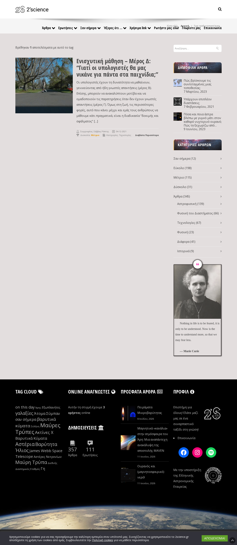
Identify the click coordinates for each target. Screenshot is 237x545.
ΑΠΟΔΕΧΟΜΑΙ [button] (214, 538)
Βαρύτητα (46, 444)
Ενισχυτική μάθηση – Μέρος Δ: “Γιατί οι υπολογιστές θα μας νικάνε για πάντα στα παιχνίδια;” (117, 67)
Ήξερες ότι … (113, 28)
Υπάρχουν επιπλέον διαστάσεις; (198, 101)
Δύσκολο (179, 187)
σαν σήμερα (25, 419)
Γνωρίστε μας (191, 28)
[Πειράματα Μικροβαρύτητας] (128, 413)
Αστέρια (25, 444)
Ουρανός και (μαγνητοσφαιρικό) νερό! (150, 471)
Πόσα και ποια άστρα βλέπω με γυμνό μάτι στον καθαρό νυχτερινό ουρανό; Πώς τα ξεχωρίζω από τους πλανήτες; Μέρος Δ (203, 119)
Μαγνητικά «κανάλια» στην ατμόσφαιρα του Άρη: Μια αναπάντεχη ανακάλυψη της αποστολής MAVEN (152, 439)
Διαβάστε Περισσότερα (147, 135)
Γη (43, 468)
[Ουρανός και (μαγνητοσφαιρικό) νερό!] (128, 474)
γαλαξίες (24, 413)
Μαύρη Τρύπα (31, 462)
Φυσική (182, 232)
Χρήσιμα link (138, 28)
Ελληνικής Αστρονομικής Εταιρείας (183, 481)
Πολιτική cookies (102, 540)
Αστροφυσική (186, 204)
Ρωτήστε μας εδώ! (166, 28)
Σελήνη (35, 426)
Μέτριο (178, 177)
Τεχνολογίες (125, 135)
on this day (25, 407)
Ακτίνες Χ (44, 432)
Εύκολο (178, 168)
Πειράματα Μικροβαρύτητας (149, 410)
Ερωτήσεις (65, 28)
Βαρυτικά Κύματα (31, 438)
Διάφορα (183, 242)
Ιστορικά (183, 251)
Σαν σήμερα (88, 28)
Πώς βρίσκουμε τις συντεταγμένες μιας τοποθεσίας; (197, 84)
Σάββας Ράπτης (101, 131)
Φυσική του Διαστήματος (195, 213)
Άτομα (39, 413)
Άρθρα (46, 28)
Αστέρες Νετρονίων (48, 457)
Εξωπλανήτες (51, 407)
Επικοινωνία (213, 28)
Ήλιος (22, 450)
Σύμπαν (53, 413)
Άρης (38, 407)
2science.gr (182, 537)
